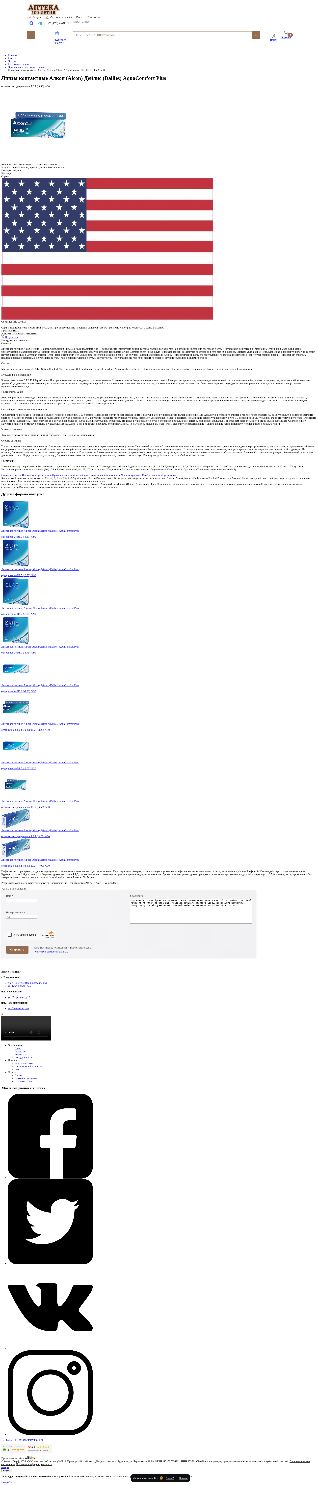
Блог (79, 17)
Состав (17, 475)
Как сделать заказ (24, 1063)
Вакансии (20, 1051)
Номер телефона (16, 912)
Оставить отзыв (61, 17)
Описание (7, 475)
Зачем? (170, 1478)
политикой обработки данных (51, 951)
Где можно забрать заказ (28, 1066)
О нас (18, 1048)
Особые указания (152, 475)
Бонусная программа (26, 1078)
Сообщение (136, 895)
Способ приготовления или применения (97, 475)
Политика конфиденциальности (34, 1464)
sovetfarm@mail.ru (33, 1439)
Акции (36, 17)
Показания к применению (37, 475)
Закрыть (7, 1470)
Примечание (169, 475)
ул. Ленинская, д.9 (18, 1008)
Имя (9, 895)
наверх (5, 1467)
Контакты (93, 17)
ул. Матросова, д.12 (19, 997)
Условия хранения (131, 475)
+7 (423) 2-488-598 (11, 1439)
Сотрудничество (24, 1057)
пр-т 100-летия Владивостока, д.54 (27, 982)
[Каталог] (31, 35)
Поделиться (11, 337)
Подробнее (7, 1482)
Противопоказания (63, 475)
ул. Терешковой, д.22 (19, 985)
